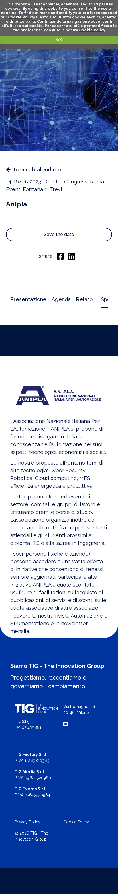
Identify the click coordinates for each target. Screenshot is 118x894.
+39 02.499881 (28, 727)
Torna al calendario (37, 170)
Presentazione (28, 299)
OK (59, 40)
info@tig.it (24, 721)
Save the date (59, 234)
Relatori (86, 299)
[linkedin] (71, 255)
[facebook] (60, 255)
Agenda (61, 299)
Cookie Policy (21, 17)
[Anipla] (59, 394)
